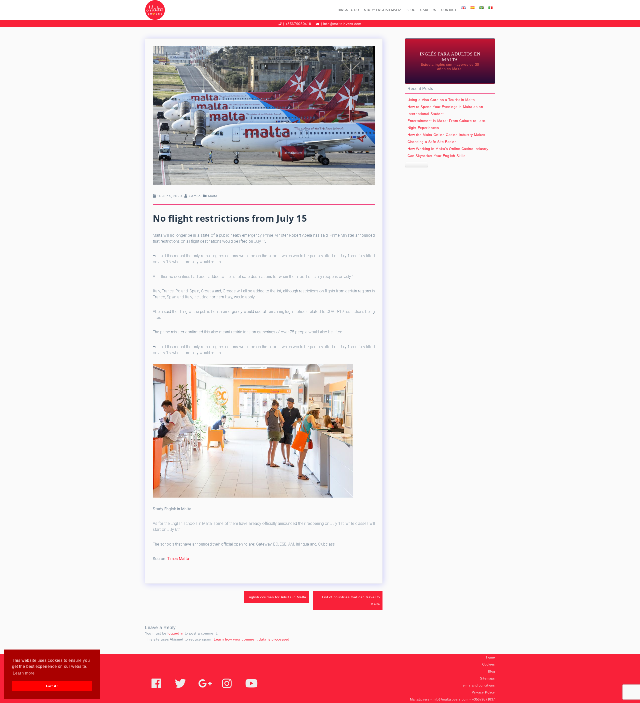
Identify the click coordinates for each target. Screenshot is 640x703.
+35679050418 (298, 24)
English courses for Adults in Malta (276, 597)
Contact (448, 10)
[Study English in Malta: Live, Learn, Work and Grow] (187, 10)
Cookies (488, 664)
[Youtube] (251, 686)
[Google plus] (205, 686)
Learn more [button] (23, 673)
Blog (410, 10)
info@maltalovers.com (342, 24)
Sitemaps (487, 678)
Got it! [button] (52, 686)
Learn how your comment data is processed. (252, 639)
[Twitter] (180, 686)
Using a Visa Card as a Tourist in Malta (441, 100)
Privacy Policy (483, 692)
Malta (213, 196)
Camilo (195, 196)
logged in (176, 633)
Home (490, 657)
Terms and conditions (478, 685)
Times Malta (178, 558)
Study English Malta (383, 10)
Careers (428, 10)
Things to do (347, 10)
